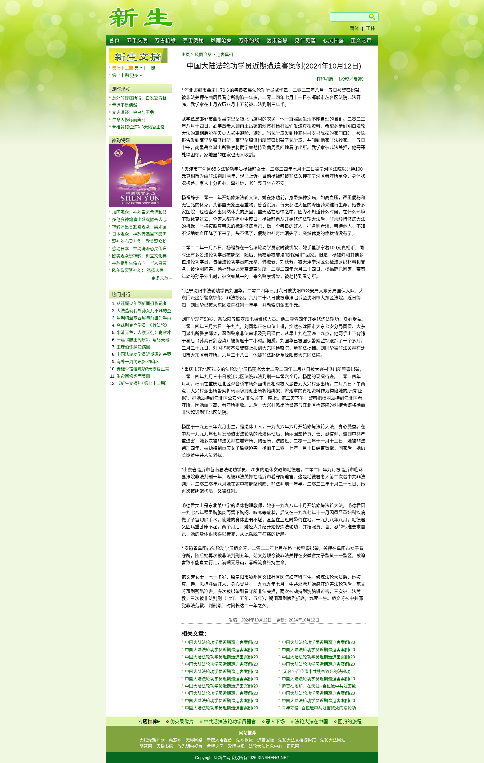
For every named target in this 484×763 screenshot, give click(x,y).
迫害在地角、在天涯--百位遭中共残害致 (319, 686)
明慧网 (145, 746)
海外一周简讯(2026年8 (138, 361)
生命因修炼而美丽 (129, 119)
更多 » (136, 75)
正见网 (293, 746)
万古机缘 (165, 40)
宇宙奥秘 (193, 40)
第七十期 (121, 75)
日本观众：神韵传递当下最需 (139, 234)
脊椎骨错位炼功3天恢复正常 (138, 126)
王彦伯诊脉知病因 (133, 347)
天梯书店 (164, 746)
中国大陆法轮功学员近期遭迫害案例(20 (221, 642)
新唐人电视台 (219, 740)
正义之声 (361, 40)
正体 (370, 28)
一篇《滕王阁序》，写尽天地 (143, 339)
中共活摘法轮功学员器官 (230, 721)
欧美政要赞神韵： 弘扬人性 (138, 270)
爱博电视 (236, 746)
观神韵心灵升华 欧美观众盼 (139, 241)
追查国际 (265, 740)
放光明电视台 (190, 746)
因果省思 (277, 40)
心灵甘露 (333, 40)
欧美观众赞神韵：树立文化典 (139, 255)
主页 (186, 54)
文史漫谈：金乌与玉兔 (133, 112)
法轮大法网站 (332, 740)
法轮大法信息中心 (265, 746)
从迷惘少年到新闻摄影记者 (142, 303)
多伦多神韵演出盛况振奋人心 (139, 219)
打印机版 (325, 79)
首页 (114, 40)
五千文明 (137, 40)
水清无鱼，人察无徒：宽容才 (144, 332)
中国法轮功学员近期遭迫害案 (144, 354)
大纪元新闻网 (152, 740)
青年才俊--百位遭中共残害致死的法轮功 (319, 707)
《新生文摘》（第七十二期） (143, 383)
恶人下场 (275, 721)
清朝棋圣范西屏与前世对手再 (144, 317)
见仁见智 (305, 40)
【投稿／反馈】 (351, 79)
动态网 (175, 740)
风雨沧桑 (221, 40)
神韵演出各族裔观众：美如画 (139, 226)
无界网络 (194, 740)
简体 (354, 28)
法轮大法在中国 (311, 721)
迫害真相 (224, 54)
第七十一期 (144, 68)
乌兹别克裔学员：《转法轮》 (143, 325)
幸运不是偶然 (124, 105)
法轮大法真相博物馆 (297, 740)
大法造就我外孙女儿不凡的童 (144, 310)
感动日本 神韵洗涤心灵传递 (139, 248)
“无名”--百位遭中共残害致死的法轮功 (316, 671)
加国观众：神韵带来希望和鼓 (139, 212)
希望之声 (215, 746)
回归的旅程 (350, 721)
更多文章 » (162, 277)
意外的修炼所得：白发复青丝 (139, 97)
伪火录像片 (182, 721)
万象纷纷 (249, 40)
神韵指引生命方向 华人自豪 (139, 263)
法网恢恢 (244, 740)
